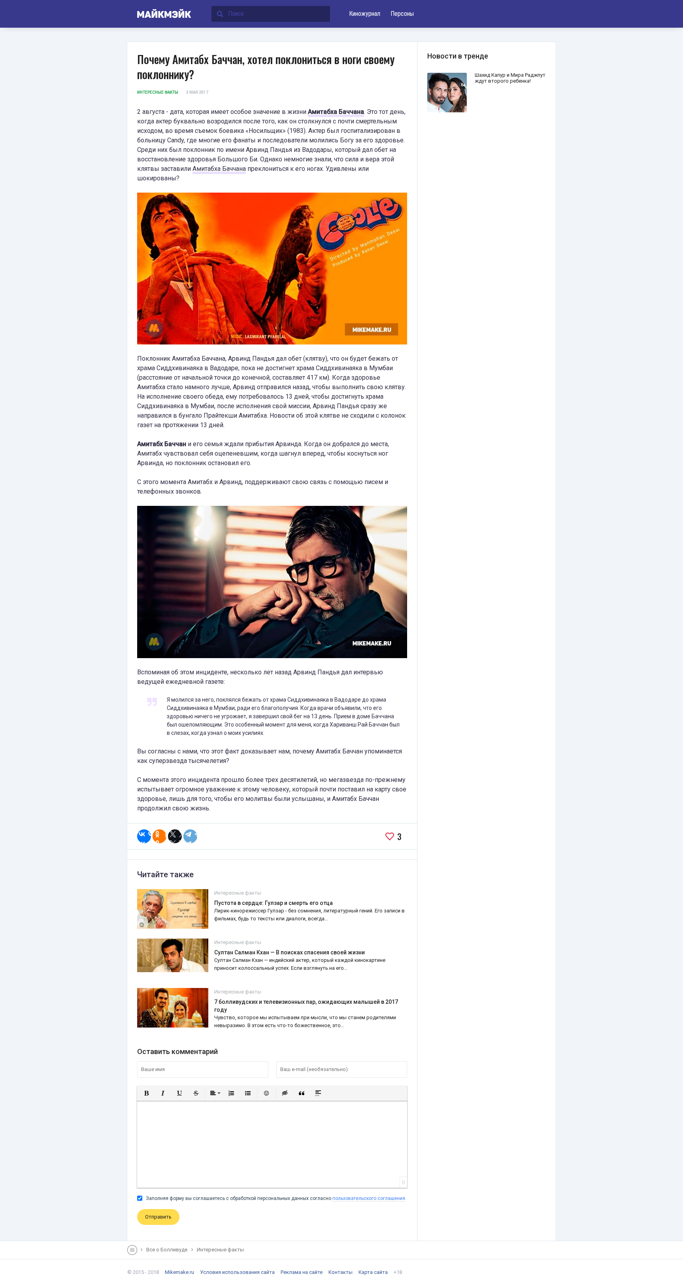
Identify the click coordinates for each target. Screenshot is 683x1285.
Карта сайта (373, 1272)
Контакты (340, 1272)
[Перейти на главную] (159, 14)
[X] (175, 836)
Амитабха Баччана (336, 111)
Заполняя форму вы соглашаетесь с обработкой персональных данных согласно (275, 1198)
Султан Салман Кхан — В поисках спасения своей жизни (289, 952)
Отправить (158, 1217)
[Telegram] (190, 836)
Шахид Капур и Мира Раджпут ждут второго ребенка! (510, 78)
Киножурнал (364, 13)
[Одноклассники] (159, 836)
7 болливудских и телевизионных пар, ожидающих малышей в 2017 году (306, 1006)
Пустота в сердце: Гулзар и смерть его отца (273, 903)
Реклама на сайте (302, 1272)
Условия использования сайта (237, 1272)
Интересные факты (157, 92)
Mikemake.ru (179, 1272)
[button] (146, 1093)
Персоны (402, 13)
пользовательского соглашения (368, 1198)
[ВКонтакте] (144, 836)
